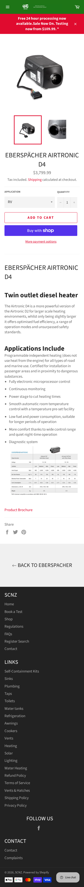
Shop (8, 619)
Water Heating (15, 768)
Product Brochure (18, 510)
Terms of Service (17, 783)
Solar (8, 753)
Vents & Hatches (17, 790)
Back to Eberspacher (44, 565)
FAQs (8, 634)
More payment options (40, 241)
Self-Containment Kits (21, 671)
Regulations (13, 626)
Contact (10, 649)
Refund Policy (15, 775)
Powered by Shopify (36, 872)
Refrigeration (14, 716)
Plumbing (12, 686)
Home (9, 604)
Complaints (13, 858)
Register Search (16, 641)
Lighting (10, 760)
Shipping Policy (16, 798)
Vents (8, 738)
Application (12, 192)
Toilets (9, 701)
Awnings (11, 723)
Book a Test (13, 611)
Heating (10, 746)
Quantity (63, 192)
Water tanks (13, 708)
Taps (8, 693)
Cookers (10, 731)
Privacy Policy (15, 805)
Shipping (35, 179)
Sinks (8, 678)
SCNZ (18, 872)
